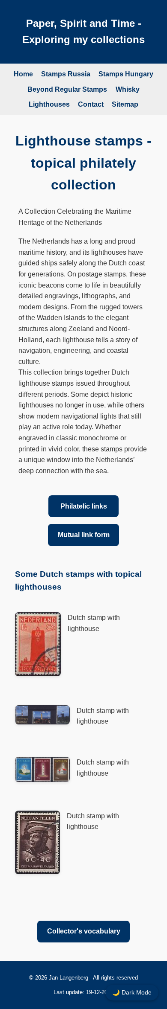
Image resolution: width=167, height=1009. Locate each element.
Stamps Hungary (125, 74)
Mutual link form (84, 534)
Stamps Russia (65, 74)
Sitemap (125, 104)
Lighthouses (49, 104)
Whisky (128, 89)
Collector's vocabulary (83, 931)
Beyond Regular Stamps (67, 89)
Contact (91, 104)
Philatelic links (83, 506)
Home (23, 74)
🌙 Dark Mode (132, 992)
